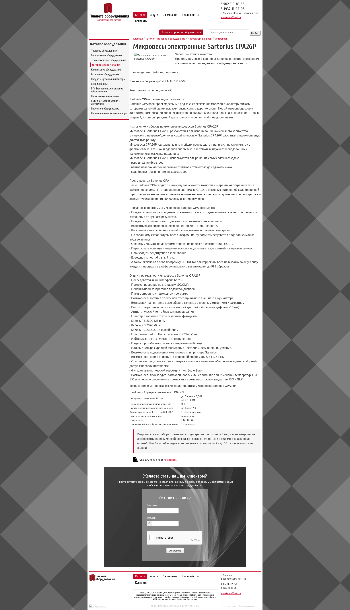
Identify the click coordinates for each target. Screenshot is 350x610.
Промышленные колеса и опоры (109, 113)
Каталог (140, 15)
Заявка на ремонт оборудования (181, 32)
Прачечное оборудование (105, 108)
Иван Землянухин (246, 606)
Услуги (154, 15)
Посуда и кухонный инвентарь (108, 79)
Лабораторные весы (200, 38)
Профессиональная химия (105, 96)
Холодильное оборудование (106, 55)
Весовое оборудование (106, 65)
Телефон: (151, 517)
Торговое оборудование (104, 50)
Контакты (141, 21)
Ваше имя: (152, 505)
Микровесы (221, 38)
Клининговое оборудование (106, 69)
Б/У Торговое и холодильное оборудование (107, 90)
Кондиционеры (99, 83)
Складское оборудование (105, 74)
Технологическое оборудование (108, 60)
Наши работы (190, 15)
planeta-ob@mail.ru (231, 17)
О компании (170, 15)
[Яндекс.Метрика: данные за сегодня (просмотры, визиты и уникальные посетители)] (97, 606)
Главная (138, 38)
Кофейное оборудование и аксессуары (105, 102)
